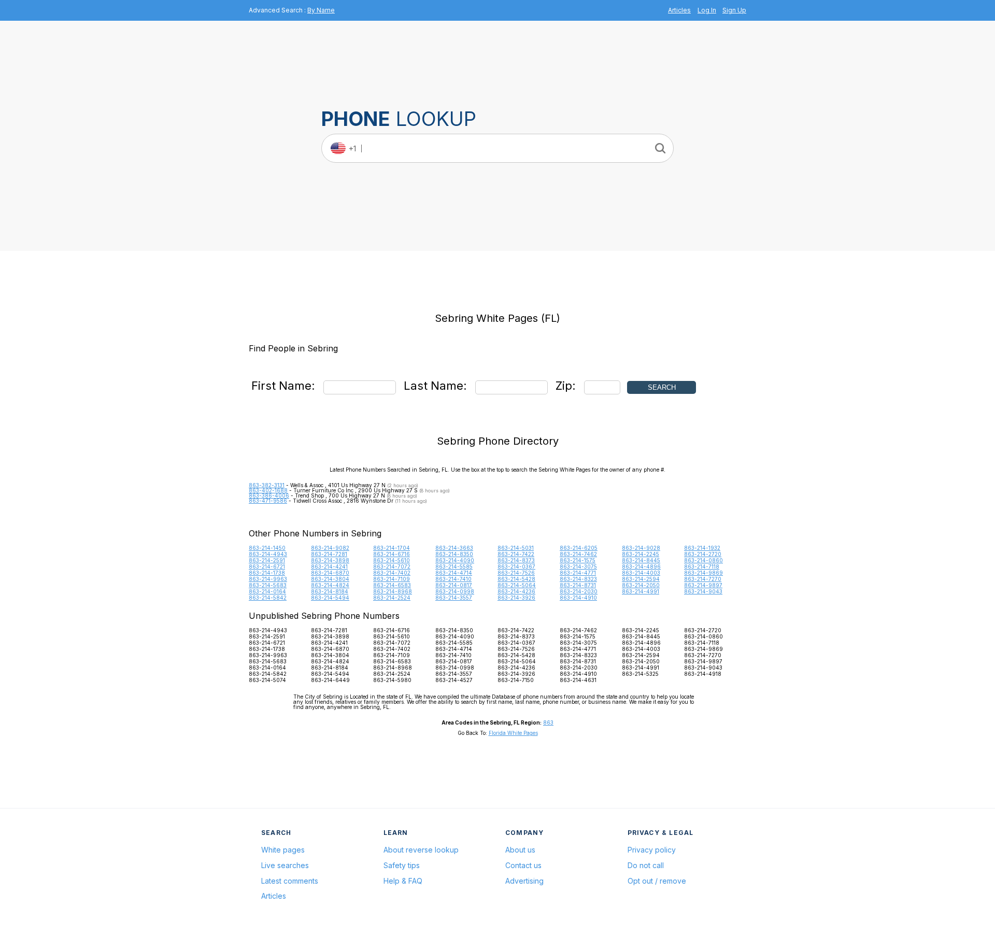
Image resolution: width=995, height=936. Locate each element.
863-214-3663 (454, 548)
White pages (283, 849)
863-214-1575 (577, 560)
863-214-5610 (391, 560)
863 (548, 722)
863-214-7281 (329, 554)
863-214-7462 (578, 554)
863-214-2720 (702, 554)
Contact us (523, 865)
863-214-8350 (454, 554)
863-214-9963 (268, 579)
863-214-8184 (329, 591)
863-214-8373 (516, 560)
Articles (679, 10)
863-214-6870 (330, 573)
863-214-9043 (703, 591)
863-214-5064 (516, 585)
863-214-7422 (515, 554)
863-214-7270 (702, 579)
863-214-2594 (641, 579)
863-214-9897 (703, 585)
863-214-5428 (516, 579)
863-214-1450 (267, 548)
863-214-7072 (391, 566)
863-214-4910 (578, 597)
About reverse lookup (421, 849)
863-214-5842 (268, 597)
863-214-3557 (453, 597)
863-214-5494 (330, 597)
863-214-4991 (640, 591)
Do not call (646, 865)
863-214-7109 (391, 579)
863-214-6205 (579, 548)
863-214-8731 (578, 585)
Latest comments (289, 880)
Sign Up (734, 10)
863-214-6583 (392, 585)
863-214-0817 (453, 585)
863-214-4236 (516, 591)
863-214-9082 (330, 548)
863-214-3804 (330, 579)
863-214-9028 (641, 548)
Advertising (524, 880)
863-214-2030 (579, 591)
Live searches (285, 865)
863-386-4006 (269, 495)
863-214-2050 (641, 585)
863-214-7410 (453, 579)
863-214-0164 (267, 591)
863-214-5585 (454, 566)
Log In (707, 10)
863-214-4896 (641, 566)
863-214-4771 (578, 573)
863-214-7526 (516, 573)
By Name (321, 10)
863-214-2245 (640, 554)
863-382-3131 (267, 485)
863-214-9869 (703, 573)
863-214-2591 (267, 560)
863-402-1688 (268, 490)
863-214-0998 (454, 591)
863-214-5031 (515, 548)
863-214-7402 (391, 573)
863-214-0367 (516, 566)
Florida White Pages (513, 733)
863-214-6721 (267, 566)
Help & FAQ (402, 880)
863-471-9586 (268, 501)
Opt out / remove (657, 880)
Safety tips (401, 865)
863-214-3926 (516, 597)
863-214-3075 (578, 566)
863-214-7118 (701, 566)
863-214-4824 (330, 585)
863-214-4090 (454, 560)
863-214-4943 (268, 554)
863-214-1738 (267, 573)
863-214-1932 (702, 548)
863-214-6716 (391, 554)
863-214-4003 (641, 573)
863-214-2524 (391, 597)
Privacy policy (652, 849)
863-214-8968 (392, 591)
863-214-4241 (329, 566)
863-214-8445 (641, 560)
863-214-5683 (268, 585)
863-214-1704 (391, 548)
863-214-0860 (703, 560)
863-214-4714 (453, 573)
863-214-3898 (330, 560)
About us (520, 849)
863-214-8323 (578, 579)
